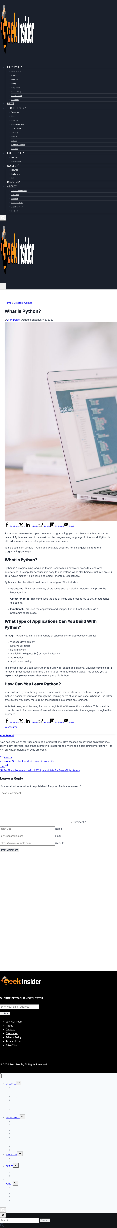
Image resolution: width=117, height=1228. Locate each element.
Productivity (16, 91)
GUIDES (9, 1166)
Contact (14, 199)
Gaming (14, 79)
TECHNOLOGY (13, 1117)
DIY (12, 178)
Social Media (16, 96)
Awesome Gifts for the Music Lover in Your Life (27, 759)
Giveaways (15, 157)
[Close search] (3, 1215)
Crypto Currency (18, 145)
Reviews (14, 149)
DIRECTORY (14, 181)
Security (14, 132)
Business (15, 100)
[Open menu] (3, 286)
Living (13, 83)
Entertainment (17, 71)
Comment (79, 822)
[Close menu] (1, 1075)
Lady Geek (15, 87)
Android (14, 120)
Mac (13, 116)
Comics (14, 75)
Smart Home (16, 128)
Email (58, 836)
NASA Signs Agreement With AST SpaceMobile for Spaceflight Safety (40, 768)
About (9, 1025)
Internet (14, 136)
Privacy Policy (17, 203)
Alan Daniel (13, 319)
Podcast (14, 211)
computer (11, 727)
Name (58, 828)
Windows (15, 112)
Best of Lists (16, 161)
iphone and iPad (17, 124)
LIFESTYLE (11, 1083)
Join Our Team (17, 207)
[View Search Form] (3, 218)
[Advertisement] (58, 887)
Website (59, 843)
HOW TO (14, 170)
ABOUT (9, 1184)
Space (14, 140)
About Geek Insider (19, 191)
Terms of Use (13, 1041)
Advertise (15, 195)
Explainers (15, 174)
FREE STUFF (11, 1154)
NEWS (10, 103)
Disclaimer (12, 1033)
